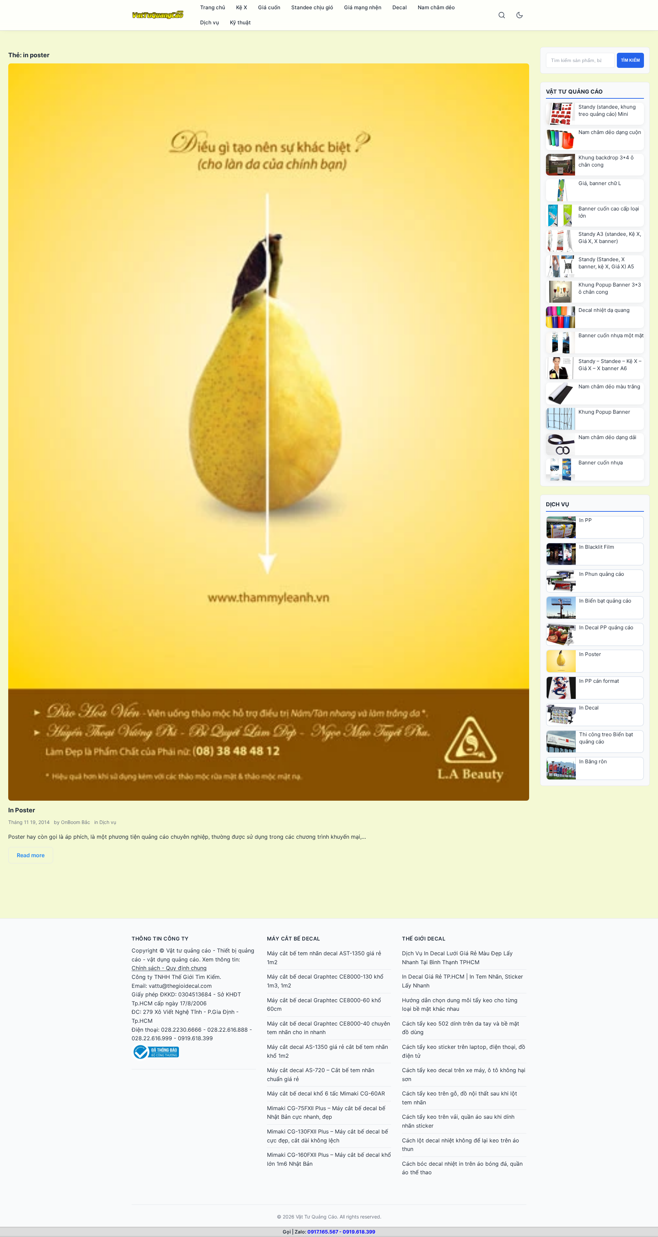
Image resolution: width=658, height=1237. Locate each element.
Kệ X (241, 7)
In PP (585, 520)
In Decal (589, 707)
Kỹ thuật (240, 22)
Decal (399, 7)
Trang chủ (212, 7)
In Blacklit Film (596, 547)
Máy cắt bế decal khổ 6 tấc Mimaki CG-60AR (326, 1093)
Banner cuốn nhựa (600, 462)
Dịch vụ (209, 22)
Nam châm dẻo (436, 7)
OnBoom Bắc (75, 822)
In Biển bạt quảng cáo (605, 600)
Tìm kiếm (630, 60)
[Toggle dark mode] (519, 15)
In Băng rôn (593, 761)
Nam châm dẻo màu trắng (609, 386)
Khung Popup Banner (604, 412)
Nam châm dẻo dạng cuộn (609, 132)
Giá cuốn (269, 7)
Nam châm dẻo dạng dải (607, 437)
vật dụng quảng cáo (173, 959)
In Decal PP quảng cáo (606, 627)
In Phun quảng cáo (601, 574)
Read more (31, 855)
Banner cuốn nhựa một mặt (611, 335)
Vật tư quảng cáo (188, 950)
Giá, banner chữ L (599, 183)
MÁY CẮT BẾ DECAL (293, 938)
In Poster (21, 810)
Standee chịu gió (312, 7)
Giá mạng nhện (362, 7)
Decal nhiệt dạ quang (604, 310)
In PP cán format (599, 681)
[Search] (502, 15)
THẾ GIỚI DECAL (423, 938)
